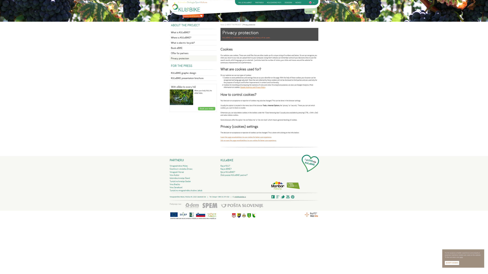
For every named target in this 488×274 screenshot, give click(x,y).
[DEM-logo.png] (192, 205)
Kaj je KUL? (225, 165)
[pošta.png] (242, 205)
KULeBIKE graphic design (183, 72)
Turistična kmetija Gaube (180, 181)
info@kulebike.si (240, 197)
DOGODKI (288, 2)
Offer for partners (179, 53)
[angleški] (310, 2)
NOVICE (298, 2)
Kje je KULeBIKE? (227, 172)
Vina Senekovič (176, 187)
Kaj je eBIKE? (226, 168)
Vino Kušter (174, 175)
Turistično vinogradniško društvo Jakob (186, 190)
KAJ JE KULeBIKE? (245, 2)
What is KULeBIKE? (180, 32)
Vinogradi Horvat (177, 172)
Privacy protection (180, 58)
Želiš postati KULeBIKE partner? (234, 175)
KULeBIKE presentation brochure (187, 78)
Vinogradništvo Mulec (179, 165)
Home (222, 25)
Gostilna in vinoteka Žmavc (181, 168)
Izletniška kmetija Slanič (180, 178)
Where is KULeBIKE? (181, 37)
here (461, 257)
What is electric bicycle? (183, 42)
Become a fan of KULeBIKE (191, 16)
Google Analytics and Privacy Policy (252, 87)
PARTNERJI (259, 2)
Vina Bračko (175, 184)
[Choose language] (313, 2)
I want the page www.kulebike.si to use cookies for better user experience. (246, 137)
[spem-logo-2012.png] (210, 205)
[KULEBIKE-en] (186, 7)
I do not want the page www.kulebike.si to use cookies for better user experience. (248, 140)
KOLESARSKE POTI (274, 2)
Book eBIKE (176, 47)
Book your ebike (206, 108)
